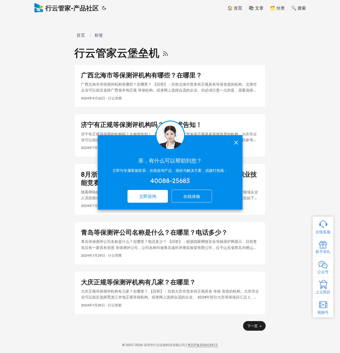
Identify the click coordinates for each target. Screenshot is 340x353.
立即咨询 (147, 196)
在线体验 (191, 196)
